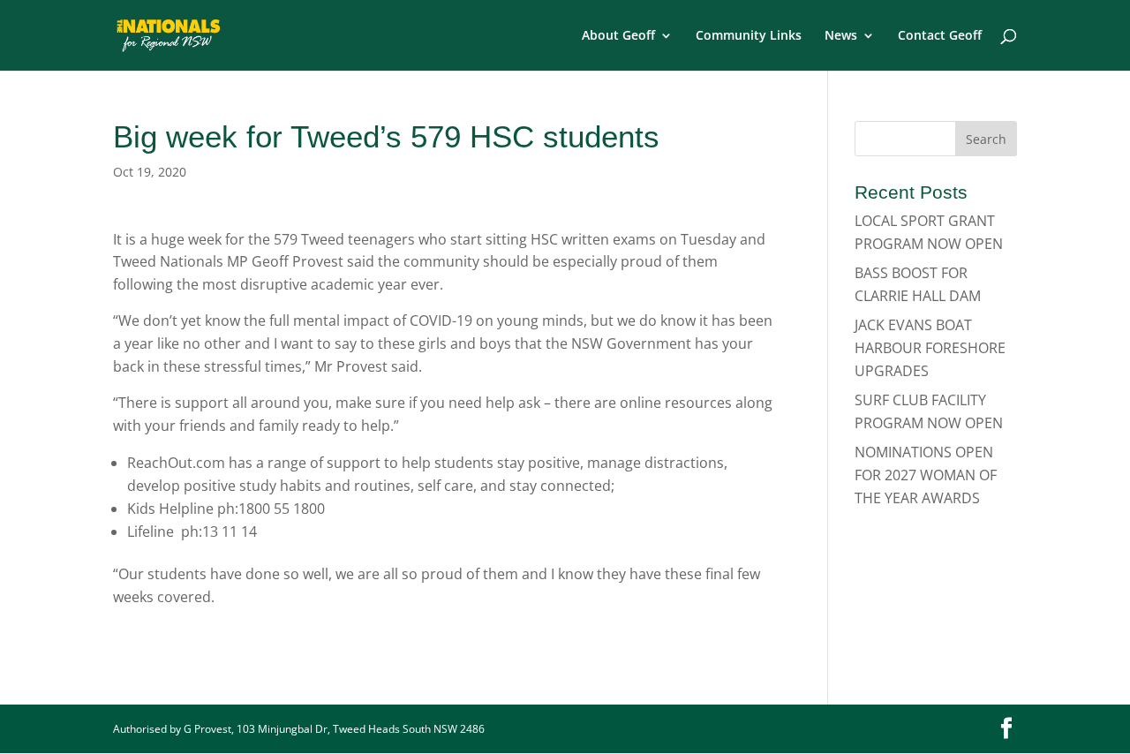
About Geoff (618, 36)
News (841, 36)
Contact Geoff (940, 36)
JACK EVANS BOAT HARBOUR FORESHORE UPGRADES (930, 347)
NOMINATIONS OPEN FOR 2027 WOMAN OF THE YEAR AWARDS (926, 474)
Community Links (749, 36)
